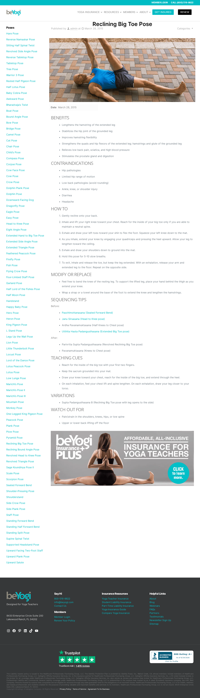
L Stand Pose (14, 330)
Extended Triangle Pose (20, 247)
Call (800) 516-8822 (182, 2)
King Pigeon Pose (16, 324)
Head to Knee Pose (17, 223)
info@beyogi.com (63, 602)
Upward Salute (15, 562)
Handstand (12, 300)
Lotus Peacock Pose (18, 366)
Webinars (155, 605)
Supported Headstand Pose (22, 544)
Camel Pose (13, 134)
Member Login (160, 2)
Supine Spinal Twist (17, 538)
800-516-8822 (62, 598)
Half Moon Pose (15, 295)
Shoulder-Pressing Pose (20, 491)
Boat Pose (12, 110)
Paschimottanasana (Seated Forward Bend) (87, 312)
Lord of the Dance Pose (20, 360)
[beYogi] (14, 12)
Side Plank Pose (15, 508)
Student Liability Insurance (116, 602)
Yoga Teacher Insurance (115, 598)
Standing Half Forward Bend (23, 526)
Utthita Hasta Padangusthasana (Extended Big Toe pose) (95, 331)
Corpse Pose (13, 164)
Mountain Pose (15, 402)
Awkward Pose (15, 98)
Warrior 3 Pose (15, 75)
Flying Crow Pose (16, 271)
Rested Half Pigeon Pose (20, 81)
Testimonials (157, 616)
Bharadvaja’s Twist (17, 104)
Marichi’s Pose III (16, 396)
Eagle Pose (12, 211)
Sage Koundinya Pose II (20, 467)
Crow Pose (12, 182)
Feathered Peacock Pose (20, 253)
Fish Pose (12, 265)
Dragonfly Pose (15, 205)
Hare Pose (12, 33)
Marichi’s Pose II (15, 390)
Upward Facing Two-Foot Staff (24, 550)
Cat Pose (11, 140)
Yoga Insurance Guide (114, 609)
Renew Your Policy (64, 620)
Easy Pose (12, 217)
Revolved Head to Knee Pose (23, 455)
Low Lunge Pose (16, 378)
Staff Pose (12, 514)
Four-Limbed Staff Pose (20, 277)
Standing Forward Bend (20, 520)
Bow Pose (12, 122)
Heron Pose (13, 318)
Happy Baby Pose (16, 306)
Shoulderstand (14, 497)
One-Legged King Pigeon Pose (24, 413)
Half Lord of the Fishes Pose (23, 289)
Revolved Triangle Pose (20, 461)
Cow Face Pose (15, 170)
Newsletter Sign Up (160, 620)
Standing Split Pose (17, 532)
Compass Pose (15, 158)
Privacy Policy (65, 689)
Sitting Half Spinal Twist (20, 45)
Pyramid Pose (14, 437)
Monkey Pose (14, 407)
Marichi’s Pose (14, 384)
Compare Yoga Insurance (116, 613)
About (153, 598)
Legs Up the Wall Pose (19, 336)
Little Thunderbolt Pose (20, 348)
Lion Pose (12, 342)
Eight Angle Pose (16, 229)
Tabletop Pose (14, 63)
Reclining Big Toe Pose (19, 443)
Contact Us (60, 605)
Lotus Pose (12, 372)
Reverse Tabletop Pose (19, 57)
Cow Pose (12, 176)
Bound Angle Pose (17, 116)
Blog (152, 602)
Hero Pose (12, 312)
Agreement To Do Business (99, 689)
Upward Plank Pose (17, 556)
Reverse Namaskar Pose (20, 39)
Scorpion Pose (14, 479)
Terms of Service (79, 689)
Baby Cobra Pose (16, 92)
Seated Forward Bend (19, 485)
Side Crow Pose (15, 503)
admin (74, 28)
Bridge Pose (13, 128)
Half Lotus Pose (15, 87)
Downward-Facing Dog (20, 199)
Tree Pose (12, 69)
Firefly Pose (13, 259)
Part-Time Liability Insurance (118, 605)
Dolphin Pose (14, 193)
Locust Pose (13, 354)
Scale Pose (12, 473)
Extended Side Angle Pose (22, 241)
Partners (154, 613)
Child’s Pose (13, 152)
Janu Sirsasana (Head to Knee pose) (83, 318)
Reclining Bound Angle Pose (22, 449)
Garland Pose (14, 283)
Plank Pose (12, 425)
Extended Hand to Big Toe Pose (25, 235)
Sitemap (154, 623)
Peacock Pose (14, 419)
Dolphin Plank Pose (17, 188)
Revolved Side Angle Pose (21, 51)
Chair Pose (12, 146)
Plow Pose (12, 431)
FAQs (152, 609)
